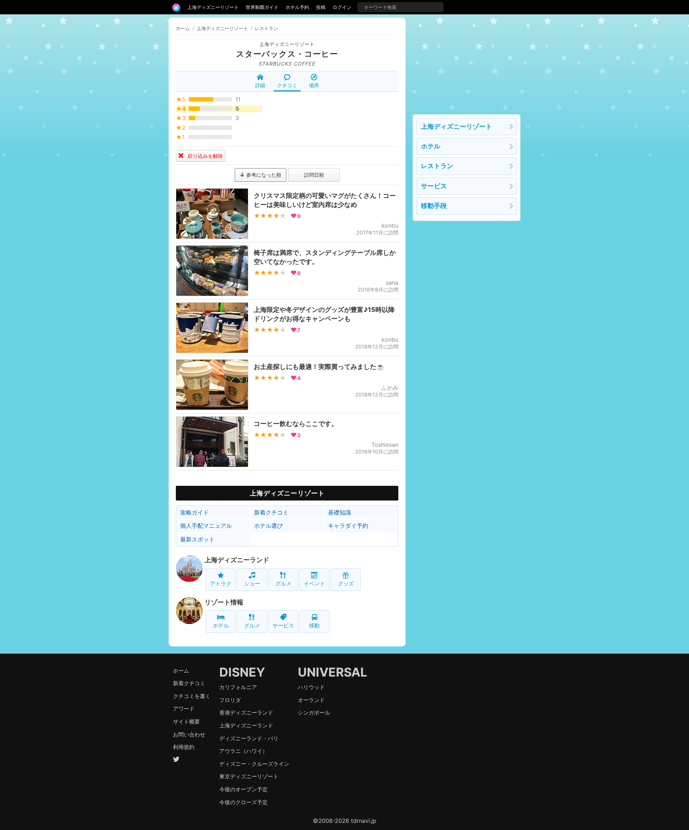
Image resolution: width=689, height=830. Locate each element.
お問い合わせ (189, 734)
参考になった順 (263, 175)
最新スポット (197, 539)
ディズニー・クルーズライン (254, 763)
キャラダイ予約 (348, 525)
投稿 (320, 7)
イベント (314, 583)
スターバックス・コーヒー (287, 53)
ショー (252, 583)
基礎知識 (339, 512)
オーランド (311, 700)
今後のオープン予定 (243, 789)
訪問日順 (314, 175)
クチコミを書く (192, 696)
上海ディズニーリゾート (213, 7)
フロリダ (230, 700)
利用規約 (183, 747)
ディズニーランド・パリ (248, 738)
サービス (283, 625)
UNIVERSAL (332, 672)
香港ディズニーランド (246, 712)
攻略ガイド (194, 512)
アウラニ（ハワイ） (243, 751)
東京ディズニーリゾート (248, 776)
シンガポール (314, 712)
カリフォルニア (238, 687)
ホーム (183, 28)
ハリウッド (311, 687)
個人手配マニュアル (206, 525)
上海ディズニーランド (237, 560)
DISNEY (242, 672)
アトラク (220, 583)
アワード (183, 708)
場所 (314, 85)
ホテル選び (268, 525)
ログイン (342, 7)
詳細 (260, 85)
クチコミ (287, 85)
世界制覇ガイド (262, 7)
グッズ (346, 583)
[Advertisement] (466, 62)
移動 (314, 625)
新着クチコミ (271, 512)
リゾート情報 (224, 602)
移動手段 (434, 205)
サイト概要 (186, 721)
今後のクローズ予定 (243, 802)
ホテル (221, 625)
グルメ (283, 583)
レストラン (437, 166)
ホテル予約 (297, 7)
